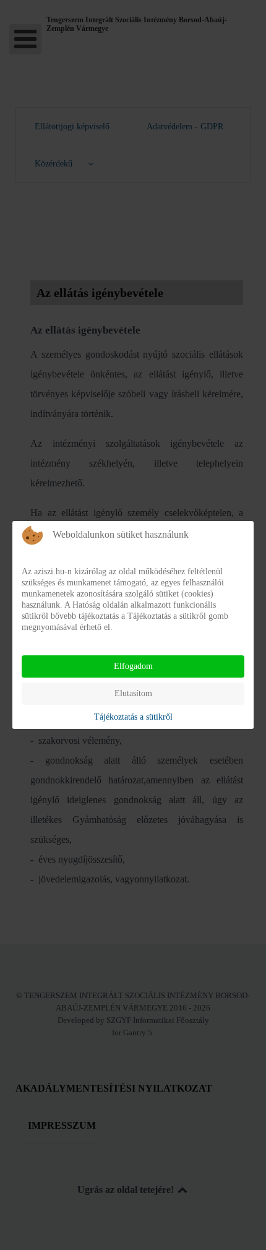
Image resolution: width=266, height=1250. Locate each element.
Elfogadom (133, 666)
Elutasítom (133, 693)
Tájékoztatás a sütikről (133, 717)
